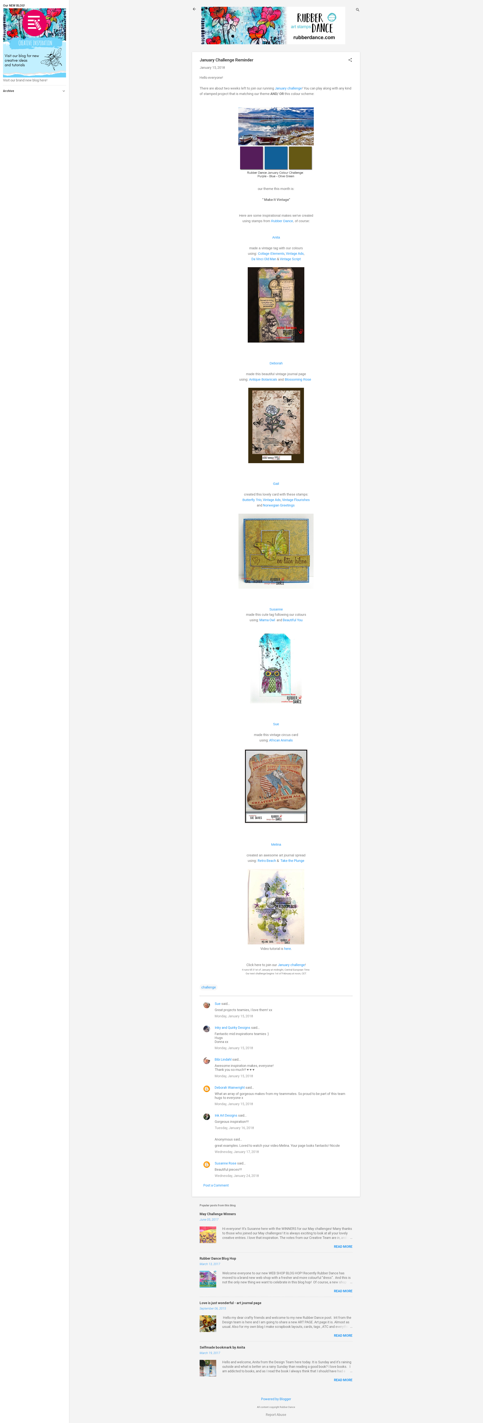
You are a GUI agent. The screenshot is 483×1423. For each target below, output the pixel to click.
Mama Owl (267, 620)
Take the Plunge (292, 861)
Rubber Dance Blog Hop (218, 1258)
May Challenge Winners (218, 1214)
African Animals (281, 740)
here (287, 949)
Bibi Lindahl (223, 1059)
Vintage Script (290, 259)
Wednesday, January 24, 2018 (237, 1176)
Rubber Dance (282, 221)
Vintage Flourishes (296, 500)
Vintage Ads (295, 254)
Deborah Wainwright (230, 1087)
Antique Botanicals (263, 379)
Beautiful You (293, 620)
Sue (218, 1004)
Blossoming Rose (298, 379)
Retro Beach (267, 861)
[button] (350, 60)
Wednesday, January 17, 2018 (237, 1152)
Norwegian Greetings (279, 505)
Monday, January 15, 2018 (234, 1016)
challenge (208, 987)
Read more (343, 1247)
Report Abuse (276, 1415)
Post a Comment (216, 1185)
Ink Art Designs (226, 1115)
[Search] (357, 10)
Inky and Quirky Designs (232, 1028)
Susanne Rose (225, 1163)
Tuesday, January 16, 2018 (234, 1128)
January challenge (288, 88)
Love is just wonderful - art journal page (230, 1303)
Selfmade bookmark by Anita (222, 1347)
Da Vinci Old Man (263, 259)
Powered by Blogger (276, 1399)
